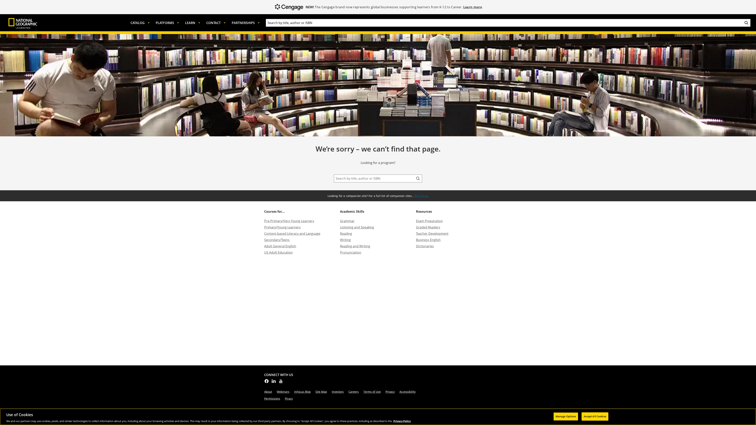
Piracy (289, 398)
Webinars (283, 392)
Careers (353, 392)
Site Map (321, 392)
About (268, 392)
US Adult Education (278, 252)
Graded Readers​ (428, 227)
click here (420, 196)
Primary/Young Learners (282, 227)
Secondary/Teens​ (277, 240)
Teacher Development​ (432, 233)
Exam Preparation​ (429, 221)
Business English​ (428, 240)
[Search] (746, 23)
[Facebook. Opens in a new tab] (266, 382)
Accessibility (407, 392)
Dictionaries (425, 246)
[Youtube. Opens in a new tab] (280, 382)
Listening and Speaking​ (357, 227)
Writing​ (345, 240)
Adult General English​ (280, 246)
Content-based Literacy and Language (292, 233)
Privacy (390, 392)
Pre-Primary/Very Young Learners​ (289, 221)
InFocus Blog (302, 392)
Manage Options (566, 416)
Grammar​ (347, 221)
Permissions (272, 398)
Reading (346, 233)
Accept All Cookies (595, 416)
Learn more (472, 7)
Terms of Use (372, 392)
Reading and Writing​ (355, 246)
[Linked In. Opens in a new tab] (273, 382)
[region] (378, 416)
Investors (338, 392)
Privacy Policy (402, 421)
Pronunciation (350, 252)
